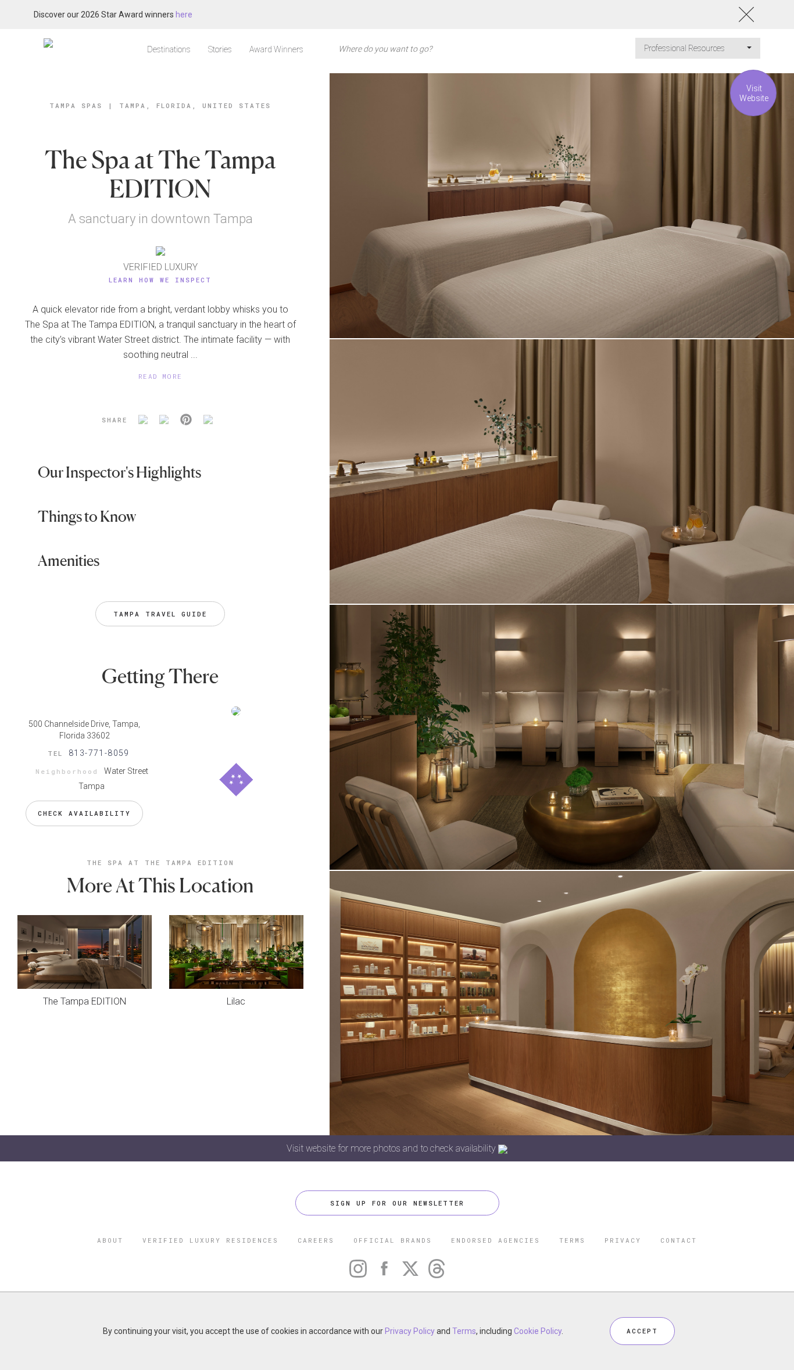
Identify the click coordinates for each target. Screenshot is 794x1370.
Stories (220, 49)
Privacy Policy (410, 1331)
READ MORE (160, 376)
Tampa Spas (75, 105)
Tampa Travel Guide (160, 613)
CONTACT (678, 1240)
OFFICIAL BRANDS (392, 1240)
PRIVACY (623, 1240)
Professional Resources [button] (685, 48)
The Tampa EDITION (84, 1001)
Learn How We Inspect (160, 279)
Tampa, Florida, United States (195, 105)
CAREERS (316, 1240)
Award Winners (276, 49)
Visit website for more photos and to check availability (392, 1148)
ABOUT (110, 1240)
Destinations (169, 49)
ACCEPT (642, 1330)
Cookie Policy (537, 1331)
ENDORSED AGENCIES (495, 1240)
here (184, 14)
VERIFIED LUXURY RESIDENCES (210, 1240)
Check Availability (84, 813)
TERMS (572, 1240)
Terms (464, 1331)
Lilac (236, 1001)
